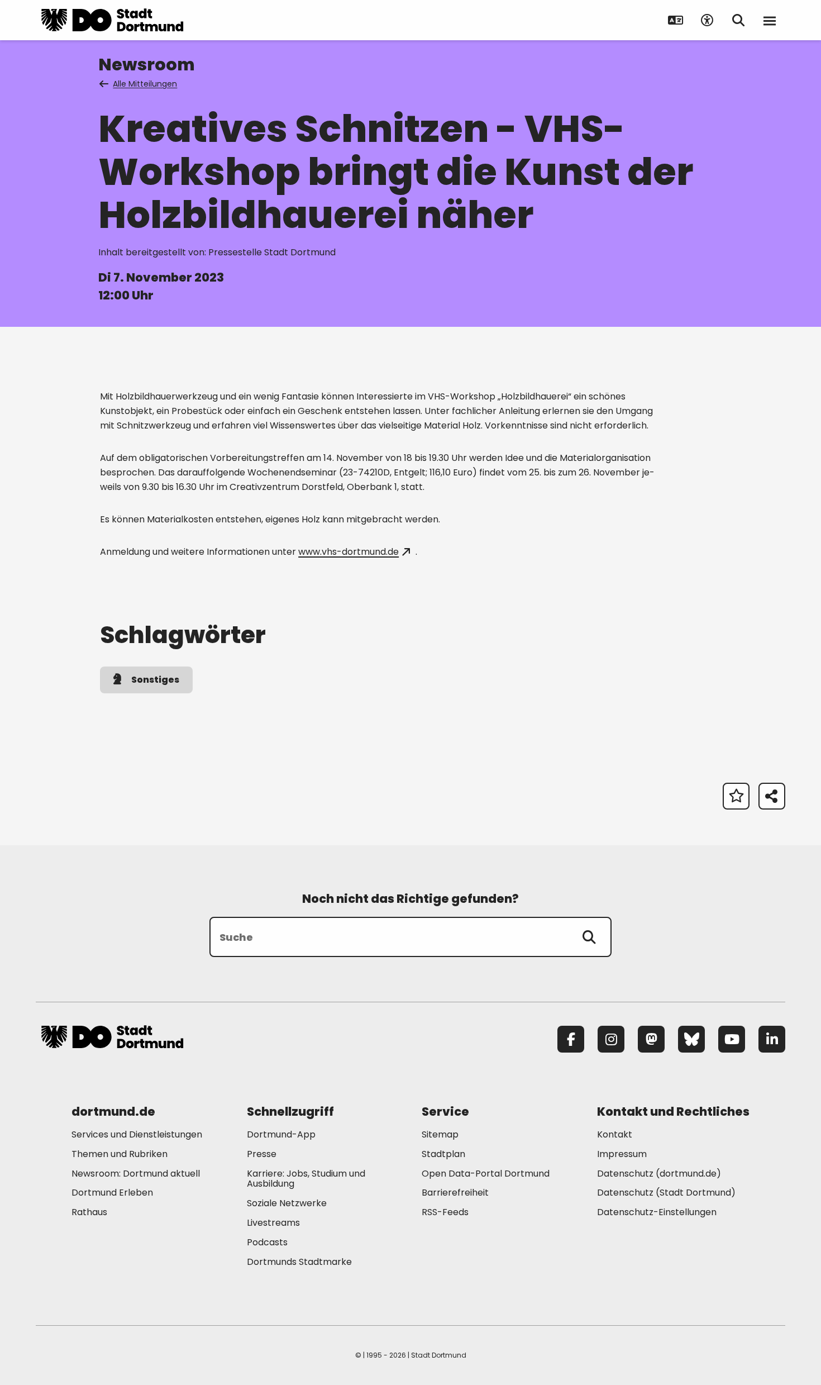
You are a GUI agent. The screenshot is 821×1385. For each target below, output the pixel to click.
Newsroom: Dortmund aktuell (135, 1173)
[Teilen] (771, 796)
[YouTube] (731, 1039)
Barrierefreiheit (455, 1192)
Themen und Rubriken (119, 1154)
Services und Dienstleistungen (136, 1134)
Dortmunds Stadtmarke (299, 1261)
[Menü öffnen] (769, 20)
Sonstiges (155, 679)
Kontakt (614, 1134)
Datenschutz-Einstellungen (657, 1212)
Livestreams (273, 1222)
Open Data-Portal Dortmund (486, 1173)
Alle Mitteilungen (145, 83)
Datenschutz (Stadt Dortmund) (666, 1192)
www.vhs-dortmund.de (348, 551)
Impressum (622, 1154)
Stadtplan (443, 1154)
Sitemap (440, 1134)
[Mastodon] (651, 1039)
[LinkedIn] (771, 1039)
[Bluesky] (691, 1039)
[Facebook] (570, 1039)
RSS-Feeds (445, 1212)
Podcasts (267, 1242)
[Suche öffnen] (738, 20)
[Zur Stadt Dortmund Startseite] (112, 20)
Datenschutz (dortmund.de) (659, 1173)
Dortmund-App (281, 1134)
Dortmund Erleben (112, 1192)
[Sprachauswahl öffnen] (675, 20)
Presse (261, 1154)
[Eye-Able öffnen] (707, 20)
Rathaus (89, 1212)
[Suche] (589, 937)
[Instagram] (611, 1039)
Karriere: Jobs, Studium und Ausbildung (306, 1179)
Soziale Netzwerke (287, 1203)
